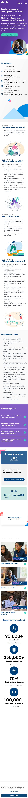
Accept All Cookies (14, 795)
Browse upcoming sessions (10, 35)
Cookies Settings (14, 791)
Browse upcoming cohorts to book (14, 479)
